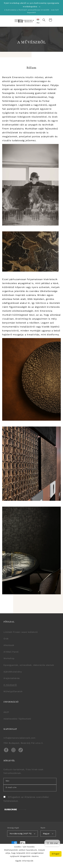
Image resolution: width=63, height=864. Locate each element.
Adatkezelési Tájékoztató (17, 719)
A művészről (10, 685)
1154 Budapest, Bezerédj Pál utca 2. (23, 743)
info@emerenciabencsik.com (19, 738)
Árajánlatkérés (12, 678)
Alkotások (9, 645)
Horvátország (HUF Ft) (21, 833)
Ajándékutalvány (13, 671)
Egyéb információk (24, 861)
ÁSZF (6, 712)
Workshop (9, 658)
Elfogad (55, 854)
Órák (6, 638)
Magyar (46, 833)
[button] (14, 21)
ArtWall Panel (11, 652)
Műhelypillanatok (13, 691)
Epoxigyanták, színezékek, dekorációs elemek (29, 665)
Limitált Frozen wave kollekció (21, 632)
